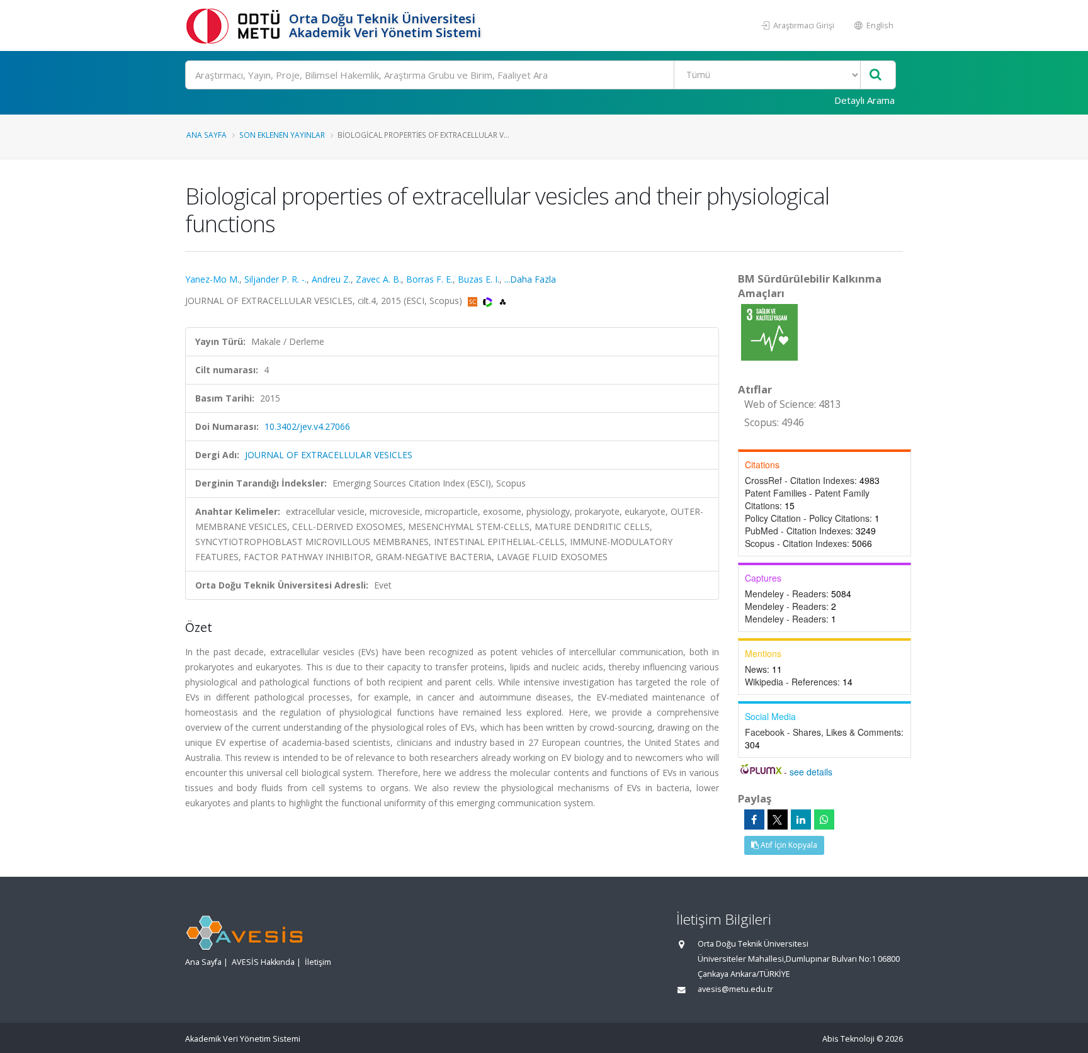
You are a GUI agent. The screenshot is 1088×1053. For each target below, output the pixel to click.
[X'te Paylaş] (778, 819)
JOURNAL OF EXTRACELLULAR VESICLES (328, 455)
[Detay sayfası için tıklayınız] (769, 331)
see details (811, 771)
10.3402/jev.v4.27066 (307, 426)
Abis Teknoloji (848, 1038)
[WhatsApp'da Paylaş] (824, 819)
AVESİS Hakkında (263, 962)
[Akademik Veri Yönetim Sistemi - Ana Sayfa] (235, 25)
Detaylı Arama (864, 100)
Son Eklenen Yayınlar (282, 135)
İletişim (318, 962)
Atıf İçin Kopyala (788, 845)
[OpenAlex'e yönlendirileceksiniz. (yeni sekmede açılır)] (502, 301)
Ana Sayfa (206, 135)
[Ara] (875, 75)
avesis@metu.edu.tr (735, 989)
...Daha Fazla (530, 279)
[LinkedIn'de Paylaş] (801, 819)
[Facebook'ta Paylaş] (754, 819)
